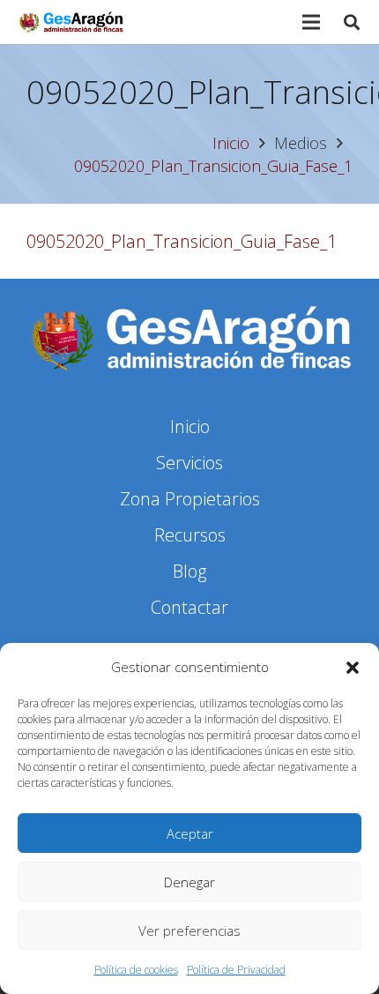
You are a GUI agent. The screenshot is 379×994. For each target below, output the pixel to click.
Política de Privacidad (236, 969)
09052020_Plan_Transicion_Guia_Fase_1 (181, 241)
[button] (352, 667)
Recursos (190, 535)
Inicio (190, 426)
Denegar (189, 882)
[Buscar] (351, 22)
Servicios (189, 463)
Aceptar (190, 833)
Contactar (189, 607)
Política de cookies (136, 969)
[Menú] (311, 22)
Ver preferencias (189, 930)
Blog (189, 571)
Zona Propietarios (190, 499)
